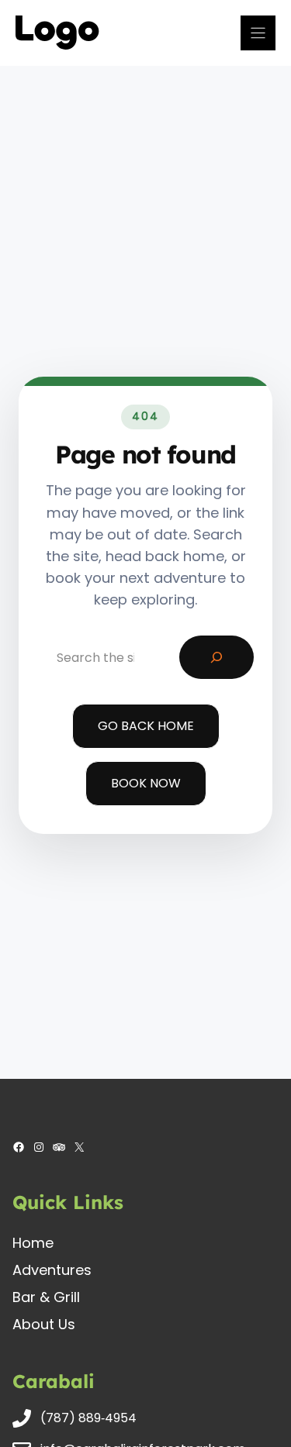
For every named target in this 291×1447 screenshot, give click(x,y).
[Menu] (258, 33)
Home (33, 1242)
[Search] (216, 657)
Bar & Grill (46, 1297)
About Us (43, 1324)
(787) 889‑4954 (88, 1418)
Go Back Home (146, 726)
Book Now (146, 783)
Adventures (52, 1270)
